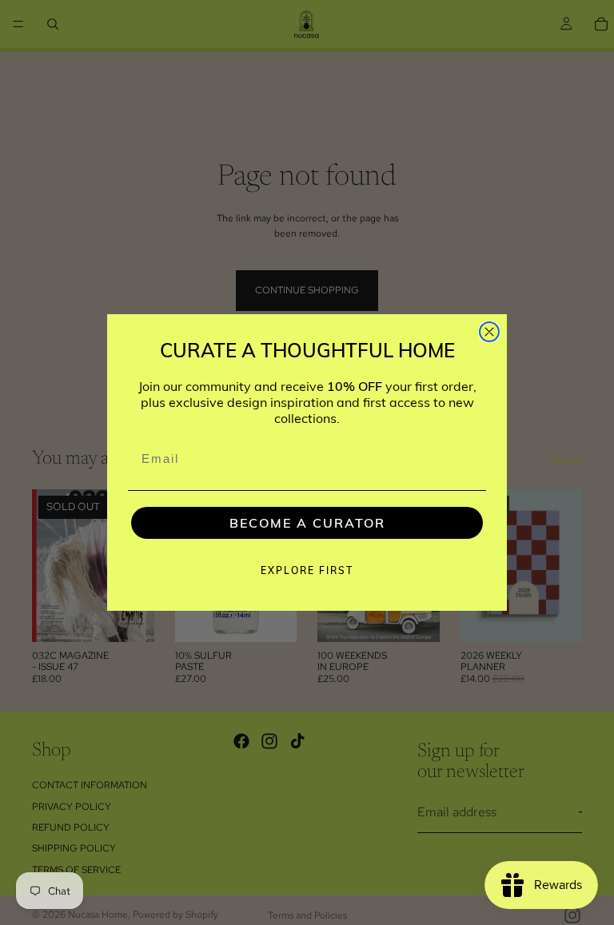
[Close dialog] (489, 331)
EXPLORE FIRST (307, 570)
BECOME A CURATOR (307, 523)
